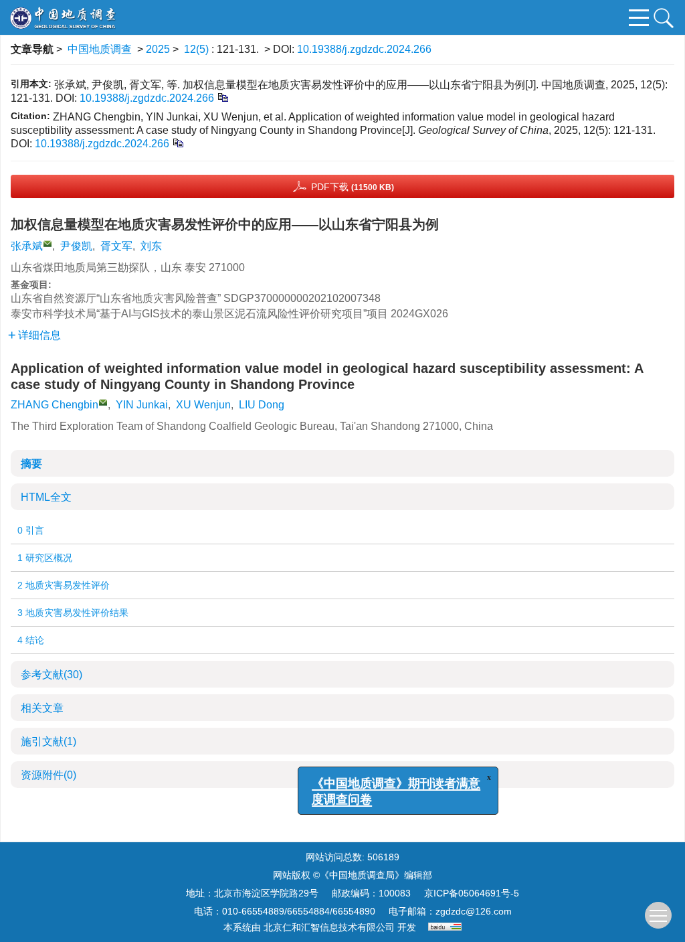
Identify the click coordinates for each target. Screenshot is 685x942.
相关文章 (42, 708)
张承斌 (27, 246)
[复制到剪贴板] (222, 96)
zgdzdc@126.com (473, 911)
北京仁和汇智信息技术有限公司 (329, 927)
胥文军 (116, 246)
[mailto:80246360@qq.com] (47, 243)
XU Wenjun (203, 404)
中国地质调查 (100, 49)
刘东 (151, 246)
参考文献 (51, 674)
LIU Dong (261, 404)
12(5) (197, 49)
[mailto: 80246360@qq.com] (103, 402)
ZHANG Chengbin (54, 404)
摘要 (31, 463)
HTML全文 (46, 497)
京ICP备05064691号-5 (471, 893)
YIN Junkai (142, 404)
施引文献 (48, 741)
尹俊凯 (76, 246)
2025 (158, 49)
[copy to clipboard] (177, 142)
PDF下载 (352, 186)
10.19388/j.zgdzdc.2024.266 (364, 49)
